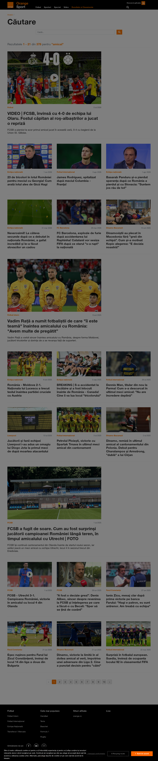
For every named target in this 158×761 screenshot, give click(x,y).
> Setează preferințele (96, 753)
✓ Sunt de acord (142, 753)
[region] (79, 754)
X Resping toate (118, 753)
